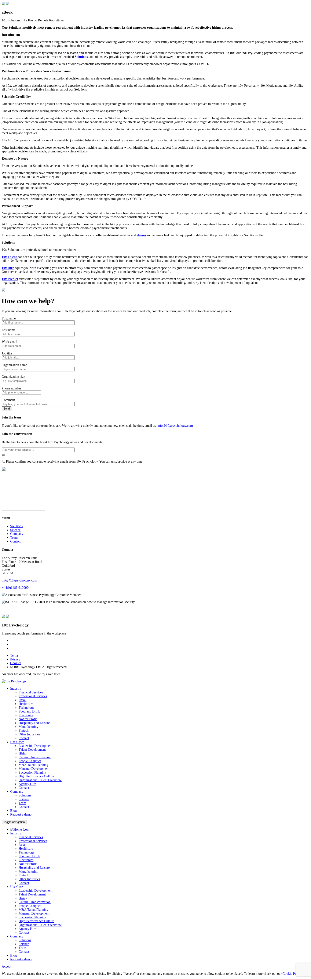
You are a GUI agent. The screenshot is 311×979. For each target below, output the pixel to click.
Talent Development (32, 894)
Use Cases (17, 886)
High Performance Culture (36, 921)
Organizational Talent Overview (40, 925)
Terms (14, 655)
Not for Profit (28, 864)
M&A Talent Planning (33, 909)
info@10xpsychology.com (175, 425)
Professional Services (33, 841)
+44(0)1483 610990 (15, 587)
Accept (6, 966)
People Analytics (30, 906)
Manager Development (34, 913)
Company (16, 534)
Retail (22, 845)
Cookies (15, 663)
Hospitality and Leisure (34, 867)
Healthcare (26, 848)
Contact (15, 541)
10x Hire (8, 268)
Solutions (81, 57)
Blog (13, 955)
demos (141, 235)
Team (14, 537)
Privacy (15, 659)
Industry (15, 833)
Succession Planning (32, 917)
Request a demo (21, 814)
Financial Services (31, 837)
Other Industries (29, 879)
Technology (26, 852)
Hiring (23, 898)
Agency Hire (27, 928)
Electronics (26, 860)
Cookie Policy (291, 973)
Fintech (24, 875)
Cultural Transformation (35, 902)
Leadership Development (35, 890)
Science (15, 530)
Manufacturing (28, 871)
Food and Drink (29, 856)
